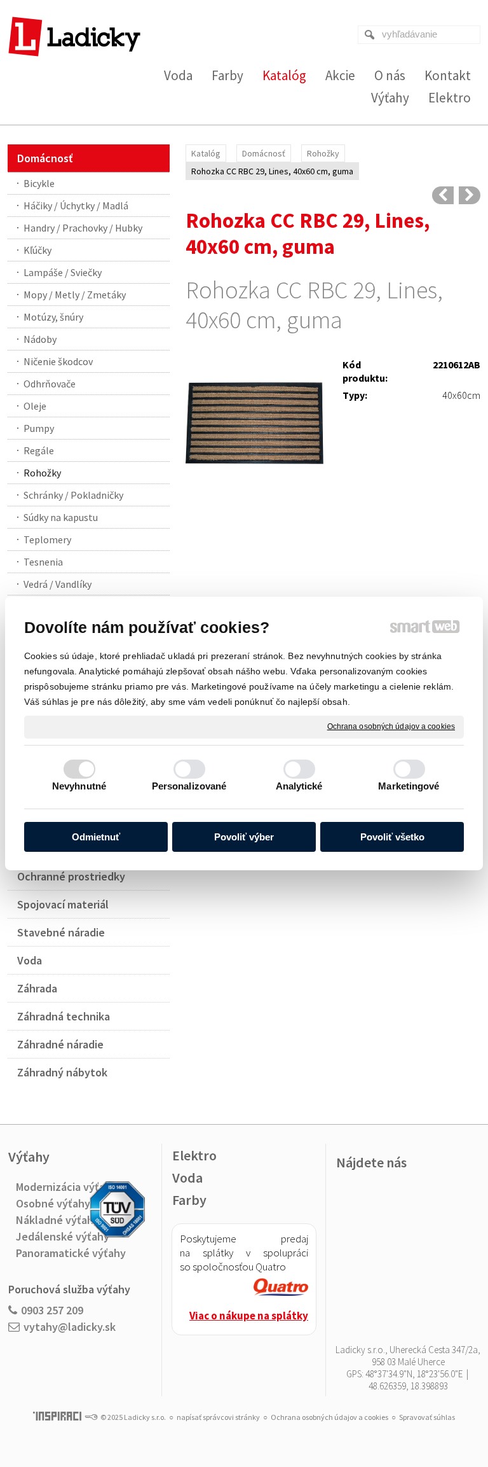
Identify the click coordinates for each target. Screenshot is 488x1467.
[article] (281, 1288)
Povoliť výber (244, 836)
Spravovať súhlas (427, 1417)
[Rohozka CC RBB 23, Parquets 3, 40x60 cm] (443, 195)
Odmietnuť (96, 836)
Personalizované (189, 786)
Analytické (299, 786)
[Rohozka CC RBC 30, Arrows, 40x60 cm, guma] (469, 195)
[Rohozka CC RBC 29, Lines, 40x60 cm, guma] (254, 425)
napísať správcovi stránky (218, 1417)
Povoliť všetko (392, 836)
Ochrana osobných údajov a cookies (391, 726)
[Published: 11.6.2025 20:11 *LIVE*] (91, 1417)
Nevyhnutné (79, 786)
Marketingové (408, 786)
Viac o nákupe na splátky (248, 1316)
